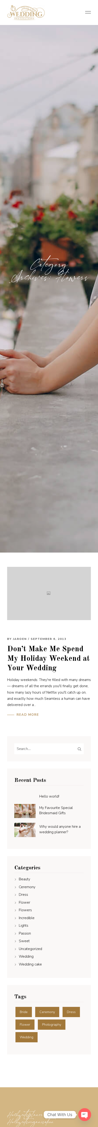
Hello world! (49, 796)
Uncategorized (30, 948)
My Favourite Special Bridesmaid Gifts (56, 810)
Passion (25, 933)
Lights (23, 925)
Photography (51, 1024)
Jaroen (20, 639)
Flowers (25, 910)
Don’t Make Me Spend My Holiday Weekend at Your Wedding (48, 659)
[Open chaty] (84, 1114)
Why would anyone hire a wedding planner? (60, 829)
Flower (24, 902)
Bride (24, 1012)
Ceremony (27, 887)
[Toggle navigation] (86, 12)
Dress (23, 894)
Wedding (26, 956)
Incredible (26, 918)
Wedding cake (30, 964)
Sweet (24, 941)
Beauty (24, 879)
